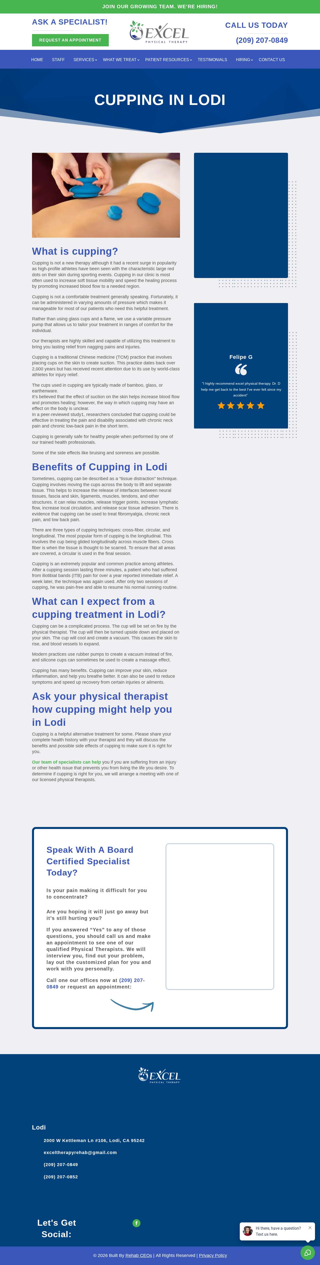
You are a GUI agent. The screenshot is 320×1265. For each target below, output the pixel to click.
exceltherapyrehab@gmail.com (80, 1152)
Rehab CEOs (139, 1255)
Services (84, 60)
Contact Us (272, 60)
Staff (58, 60)
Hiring (243, 60)
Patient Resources (167, 60)
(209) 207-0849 (61, 1164)
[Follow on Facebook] (136, 1223)
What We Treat (119, 60)
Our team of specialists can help (66, 762)
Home (37, 60)
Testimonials (212, 60)
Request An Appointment (70, 40)
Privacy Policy (213, 1255)
